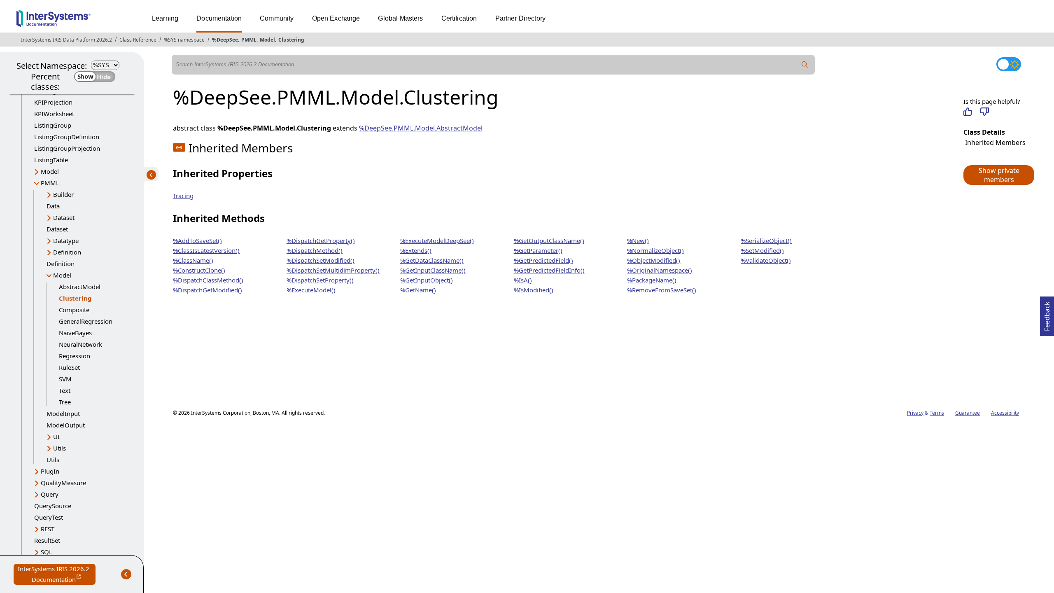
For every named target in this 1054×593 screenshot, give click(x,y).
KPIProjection (53, 102)
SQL (46, 552)
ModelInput (63, 413)
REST (47, 529)
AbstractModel (79, 286)
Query (49, 494)
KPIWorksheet (54, 114)
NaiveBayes (75, 333)
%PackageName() (651, 280)
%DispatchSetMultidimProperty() (333, 270)
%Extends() (415, 250)
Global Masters (400, 18)
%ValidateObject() (766, 260)
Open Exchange (336, 18)
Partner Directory (520, 18)
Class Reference (137, 39)
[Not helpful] (984, 111)
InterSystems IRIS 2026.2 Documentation (57, 575)
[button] (998, 175)
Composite (74, 310)
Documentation (219, 18)
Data (53, 206)
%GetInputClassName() (433, 270)
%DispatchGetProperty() (321, 240)
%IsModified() (533, 290)
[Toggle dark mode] (1008, 64)
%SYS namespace (184, 39)
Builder (63, 194)
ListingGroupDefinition (66, 137)
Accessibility (1005, 412)
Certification (459, 18)
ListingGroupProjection (67, 148)
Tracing (183, 195)
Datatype (66, 240)
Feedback (1047, 313)
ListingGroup (52, 125)
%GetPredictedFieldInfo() (549, 270)
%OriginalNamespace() (659, 270)
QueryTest (48, 517)
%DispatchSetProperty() (320, 280)
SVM (65, 379)
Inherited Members (995, 142)
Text (64, 390)
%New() (638, 240)
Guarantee (967, 412)
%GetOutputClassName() (549, 240)
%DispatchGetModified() (207, 290)
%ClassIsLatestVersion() (206, 250)
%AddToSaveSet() (197, 240)
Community (277, 18)
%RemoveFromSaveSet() (661, 290)
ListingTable (51, 160)
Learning (165, 18)
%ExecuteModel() (311, 290)
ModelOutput (66, 425)
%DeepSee (225, 39)
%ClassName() (193, 260)
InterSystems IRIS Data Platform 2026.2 (66, 39)
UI (56, 436)
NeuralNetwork (80, 344)
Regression (74, 356)
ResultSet (47, 540)
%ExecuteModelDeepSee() (437, 240)
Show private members (999, 175)
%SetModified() (762, 250)
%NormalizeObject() (655, 250)
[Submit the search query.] (805, 65)
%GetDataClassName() (432, 260)
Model (267, 39)
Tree (65, 402)
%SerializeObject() (766, 240)
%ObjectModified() (653, 260)
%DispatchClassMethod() (208, 280)
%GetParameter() (538, 250)
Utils (59, 448)
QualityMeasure (63, 483)
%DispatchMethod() (315, 250)
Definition (67, 252)
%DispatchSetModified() (320, 260)
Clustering (291, 39)
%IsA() (523, 280)
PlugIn (50, 471)
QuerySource (52, 506)
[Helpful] (967, 111)
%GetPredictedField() (543, 260)
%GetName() (418, 290)
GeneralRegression (85, 321)
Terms (937, 412)
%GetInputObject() (426, 280)
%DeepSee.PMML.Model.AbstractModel (421, 128)
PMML (249, 39)
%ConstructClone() (199, 270)
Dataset (64, 217)
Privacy (915, 412)
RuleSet (69, 367)
